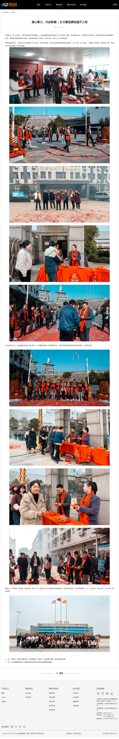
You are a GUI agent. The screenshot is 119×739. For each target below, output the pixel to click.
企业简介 (76, 693)
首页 (38, 5)
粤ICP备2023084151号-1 (110, 733)
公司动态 (13, 12)
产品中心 (48, 5)
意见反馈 (52, 710)
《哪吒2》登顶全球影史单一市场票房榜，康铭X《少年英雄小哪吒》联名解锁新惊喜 (38, 659)
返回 (61, 673)
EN (117, 5)
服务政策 (52, 693)
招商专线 (52, 706)
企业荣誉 (76, 697)
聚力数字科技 (77, 733)
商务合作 (52, 701)
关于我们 (83, 5)
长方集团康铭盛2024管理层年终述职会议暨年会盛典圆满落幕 (31, 662)
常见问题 (52, 697)
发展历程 (76, 701)
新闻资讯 (59, 5)
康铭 (2, 693)
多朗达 (3, 701)
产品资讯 (28, 697)
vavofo (3, 697)
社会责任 (76, 706)
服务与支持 (71, 5)
